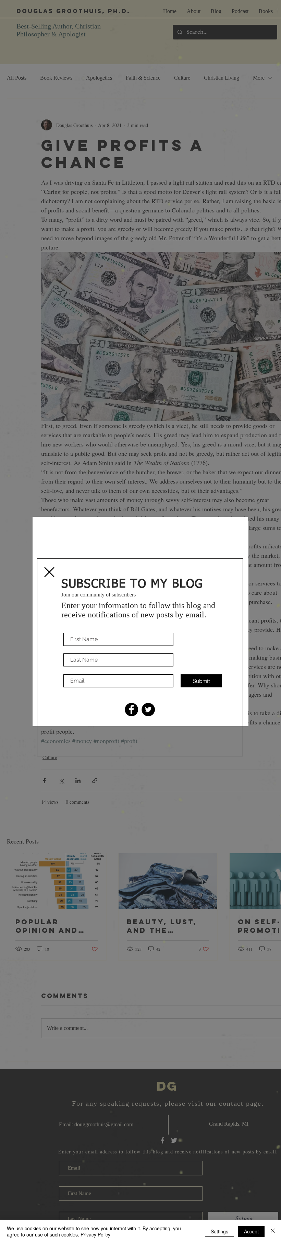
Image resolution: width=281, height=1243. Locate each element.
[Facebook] (131, 709)
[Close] (273, 1231)
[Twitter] (148, 709)
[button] (49, 572)
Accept (251, 1231)
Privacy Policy (95, 1234)
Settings (219, 1231)
